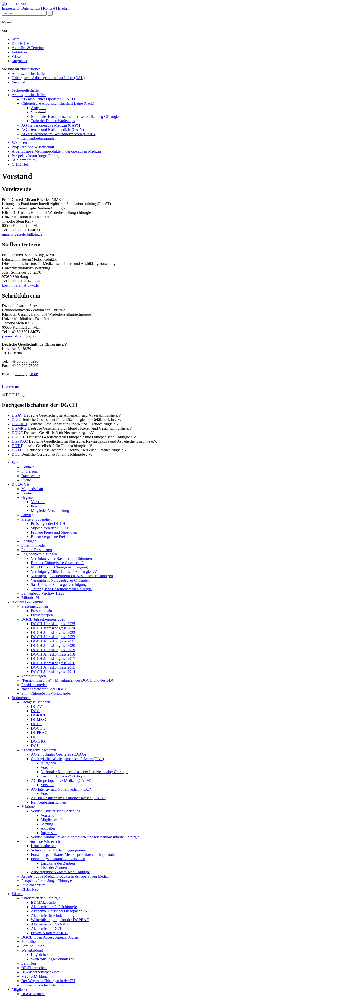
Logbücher (39, 955)
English (64, 8)
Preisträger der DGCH (48, 524)
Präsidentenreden (34, 685)
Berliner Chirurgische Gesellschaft (57, 563)
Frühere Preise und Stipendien (54, 532)
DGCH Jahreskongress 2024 (53, 628)
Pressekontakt (41, 611)
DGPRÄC (20, 441)
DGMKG (20, 428)
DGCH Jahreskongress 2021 (53, 641)
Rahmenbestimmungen (38, 138)
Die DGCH (21, 43)
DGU (16, 454)
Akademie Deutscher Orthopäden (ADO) (62, 911)
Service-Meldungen (36, 976)
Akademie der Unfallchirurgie (54, 907)
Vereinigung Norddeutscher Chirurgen (60, 580)
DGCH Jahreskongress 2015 (53, 667)
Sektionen (19, 143)
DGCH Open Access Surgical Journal (50, 937)
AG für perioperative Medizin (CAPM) (51, 125)
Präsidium (38, 506)
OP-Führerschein (34, 968)
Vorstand (18, 82)
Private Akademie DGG (49, 933)
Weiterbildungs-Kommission (53, 959)
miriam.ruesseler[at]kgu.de (22, 234)
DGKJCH (19, 424)
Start (15, 39)
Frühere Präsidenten (36, 550)
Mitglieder (19, 61)
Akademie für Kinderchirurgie (54, 915)
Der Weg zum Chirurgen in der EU (48, 981)
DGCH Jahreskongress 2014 (53, 672)
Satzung (27, 515)
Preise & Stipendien (36, 519)
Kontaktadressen (43, 846)
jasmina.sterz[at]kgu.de (19, 336)
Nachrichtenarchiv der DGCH (44, 689)
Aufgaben (38, 108)
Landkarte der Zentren (58, 863)
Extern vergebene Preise (49, 537)
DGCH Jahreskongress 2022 (53, 637)
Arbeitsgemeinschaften (29, 73)
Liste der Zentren (54, 868)
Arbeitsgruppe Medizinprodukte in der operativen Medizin (56, 151)
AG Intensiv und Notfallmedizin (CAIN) (52, 129)
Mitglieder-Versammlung (50, 510)
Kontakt (49, 8)
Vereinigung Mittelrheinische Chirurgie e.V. (64, 571)
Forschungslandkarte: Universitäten (58, 859)
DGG (16, 420)
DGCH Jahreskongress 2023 (53, 632)
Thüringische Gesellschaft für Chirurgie (61, 589)
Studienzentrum (24, 160)
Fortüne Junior (32, 946)
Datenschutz (30, 8)
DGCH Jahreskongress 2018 (53, 654)
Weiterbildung (32, 950)
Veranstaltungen (33, 676)
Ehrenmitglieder (33, 545)
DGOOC (19, 437)
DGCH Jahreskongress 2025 (53, 624)
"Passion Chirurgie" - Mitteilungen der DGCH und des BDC (68, 680)
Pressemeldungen (34, 606)
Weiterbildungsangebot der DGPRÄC (60, 920)
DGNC (18, 433)
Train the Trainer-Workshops (53, 121)
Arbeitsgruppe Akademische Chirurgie (60, 872)
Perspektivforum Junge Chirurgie (37, 156)
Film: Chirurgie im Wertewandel (46, 693)
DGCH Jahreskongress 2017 (53, 659)
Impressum (10, 8)
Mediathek (29, 942)
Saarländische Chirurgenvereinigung (59, 584)
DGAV (18, 415)
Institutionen (21, 52)
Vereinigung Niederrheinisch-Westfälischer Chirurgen (72, 576)
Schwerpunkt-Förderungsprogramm (58, 850)
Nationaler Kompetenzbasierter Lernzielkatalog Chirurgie (75, 116)
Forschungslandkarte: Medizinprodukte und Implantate (73, 854)
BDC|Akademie (43, 902)
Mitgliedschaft (32, 489)
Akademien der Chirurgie (40, 898)
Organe (27, 497)
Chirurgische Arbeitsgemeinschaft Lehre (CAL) (48, 78)
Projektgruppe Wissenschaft (33, 147)
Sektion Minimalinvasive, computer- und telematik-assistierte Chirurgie (85, 837)
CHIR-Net (20, 164)
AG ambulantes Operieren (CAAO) (48, 99)
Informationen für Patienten (42, 985)
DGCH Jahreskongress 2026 (43, 619)
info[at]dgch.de (26, 374)
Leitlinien (28, 963)
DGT (16, 446)
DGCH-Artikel (33, 994)
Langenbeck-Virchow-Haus (42, 593)
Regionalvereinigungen (39, 554)
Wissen (17, 56)
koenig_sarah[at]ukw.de (20, 285)
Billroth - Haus (32, 598)
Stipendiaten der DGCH (49, 528)
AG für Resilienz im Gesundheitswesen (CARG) (58, 134)
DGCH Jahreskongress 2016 (53, 663)
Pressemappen (42, 615)
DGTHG (19, 450)
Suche (26, 480)
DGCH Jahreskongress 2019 (53, 650)
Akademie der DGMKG (50, 924)
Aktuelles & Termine (28, 48)
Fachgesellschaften (26, 90)
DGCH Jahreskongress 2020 (53, 645)
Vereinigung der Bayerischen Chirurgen (61, 558)
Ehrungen (28, 541)
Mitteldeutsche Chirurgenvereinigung (59, 567)
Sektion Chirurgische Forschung (55, 811)
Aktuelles (48, 828)
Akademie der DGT (46, 928)
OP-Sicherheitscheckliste (40, 972)
